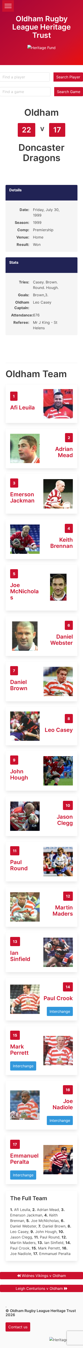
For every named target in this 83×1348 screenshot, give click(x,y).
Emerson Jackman (22, 497)
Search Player (68, 77)
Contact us (17, 1327)
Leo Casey (59, 730)
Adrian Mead (64, 452)
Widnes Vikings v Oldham (44, 1275)
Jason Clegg (65, 819)
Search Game (68, 91)
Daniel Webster (61, 639)
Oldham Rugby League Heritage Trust (41, 27)
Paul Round (19, 865)
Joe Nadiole (63, 1104)
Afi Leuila (22, 407)
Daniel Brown (18, 685)
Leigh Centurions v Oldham (39, 1288)
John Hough (19, 774)
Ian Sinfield (20, 956)
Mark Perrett (19, 1049)
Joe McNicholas (24, 591)
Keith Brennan (61, 542)
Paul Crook (58, 998)
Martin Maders (63, 910)
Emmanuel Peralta (24, 1158)
